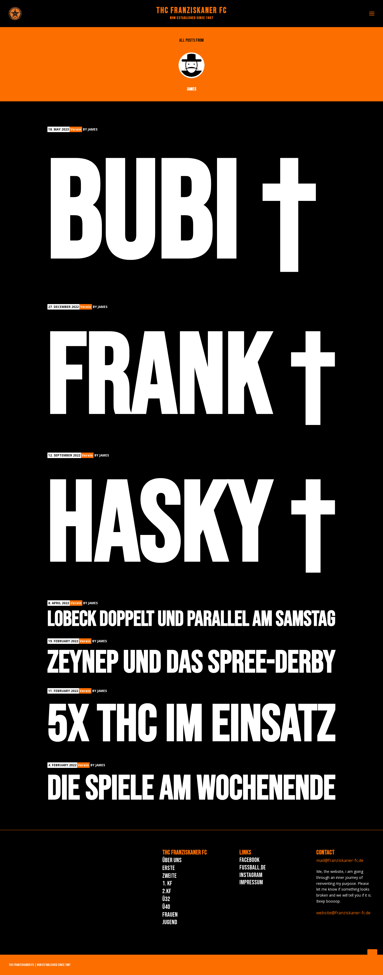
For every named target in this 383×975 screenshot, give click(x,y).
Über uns (172, 860)
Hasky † (191, 526)
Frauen (170, 914)
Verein (75, 129)
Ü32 (166, 899)
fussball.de (252, 867)
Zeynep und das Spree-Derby (191, 663)
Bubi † (182, 215)
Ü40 (166, 907)
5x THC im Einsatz (191, 725)
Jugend (169, 922)
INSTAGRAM (250, 875)
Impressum (251, 882)
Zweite (169, 876)
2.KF (166, 891)
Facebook (249, 860)
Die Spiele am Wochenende (191, 788)
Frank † (191, 378)
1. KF (167, 883)
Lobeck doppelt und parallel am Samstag (191, 619)
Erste (168, 868)
